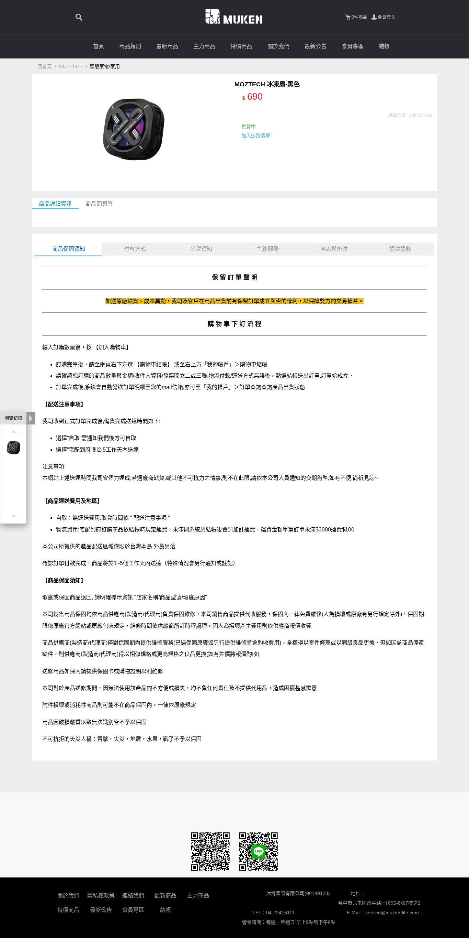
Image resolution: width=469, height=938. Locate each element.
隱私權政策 (101, 895)
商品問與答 (99, 204)
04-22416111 (280, 912)
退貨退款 (400, 249)
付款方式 (135, 249)
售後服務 (268, 249)
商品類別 (130, 46)
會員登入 (387, 17)
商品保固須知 (68, 249)
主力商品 (204, 46)
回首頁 (44, 66)
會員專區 (353, 46)
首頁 (98, 46)
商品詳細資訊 (55, 204)
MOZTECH (71, 66)
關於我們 (278, 46)
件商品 (359, 17)
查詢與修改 (334, 249)
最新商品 (167, 46)
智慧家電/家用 (105, 66)
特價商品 (241, 46)
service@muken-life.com (392, 912)
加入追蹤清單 (255, 135)
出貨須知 (201, 249)
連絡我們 (133, 895)
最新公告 (316, 46)
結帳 (384, 46)
